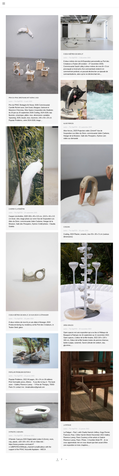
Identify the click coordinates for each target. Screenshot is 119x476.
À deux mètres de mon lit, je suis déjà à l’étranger (29, 315)
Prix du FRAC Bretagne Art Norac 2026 (24, 98)
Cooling (66, 227)
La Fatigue (67, 425)
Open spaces (68, 325)
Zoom (28, 54)
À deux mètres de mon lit (73, 54)
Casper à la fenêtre (17, 209)
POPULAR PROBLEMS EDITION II (20, 372)
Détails (35, 54)
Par (18, 101)
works (11, 101)
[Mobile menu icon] (3, 3)
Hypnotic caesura (16, 432)
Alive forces (68, 123)
